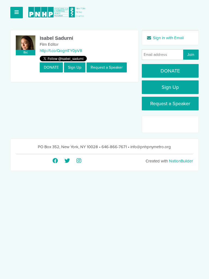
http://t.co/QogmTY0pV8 (61, 50)
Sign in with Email (168, 37)
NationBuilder (181, 161)
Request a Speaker (107, 67)
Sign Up (74, 67)
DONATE (51, 67)
